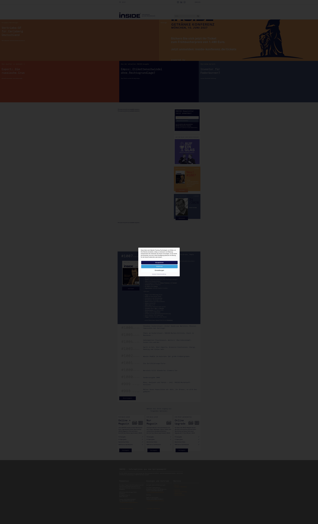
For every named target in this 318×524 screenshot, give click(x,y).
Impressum (154, 274)
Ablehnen (159, 266)
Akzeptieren (159, 262)
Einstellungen (159, 270)
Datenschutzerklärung (161, 274)
